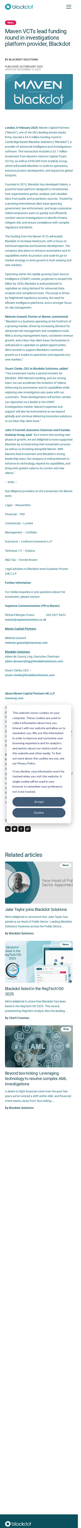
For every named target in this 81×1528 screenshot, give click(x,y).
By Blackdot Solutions (21, 59)
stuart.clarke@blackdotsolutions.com (30, 675)
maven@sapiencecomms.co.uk (25, 619)
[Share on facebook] (21, 829)
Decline (39, 812)
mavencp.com (14, 698)
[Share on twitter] (14, 829)
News (10, 22)
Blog (66, 1029)
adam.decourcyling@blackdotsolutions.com (34, 661)
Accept (39, 801)
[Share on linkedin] (8, 829)
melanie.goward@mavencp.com (26, 642)
